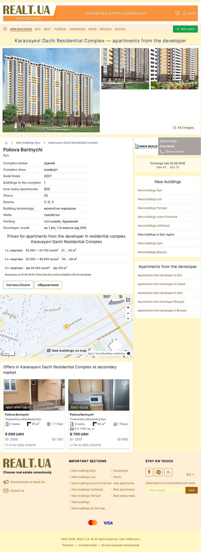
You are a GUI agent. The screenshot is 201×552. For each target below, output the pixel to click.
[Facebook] (149, 472)
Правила (68, 545)
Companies (77, 29)
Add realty (188, 29)
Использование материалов (120, 545)
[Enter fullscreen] (128, 300)
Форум (120, 29)
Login (191, 13)
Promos (106, 29)
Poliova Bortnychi (17, 414)
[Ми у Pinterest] (158, 472)
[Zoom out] (128, 313)
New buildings (21, 29)
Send (192, 490)
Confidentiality (87, 545)
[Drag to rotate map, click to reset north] (128, 319)
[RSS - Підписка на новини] (168, 472)
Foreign (60, 29)
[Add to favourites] (60, 383)
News (93, 29)
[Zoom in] (128, 307)
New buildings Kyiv (28, 142)
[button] (66, 326)
